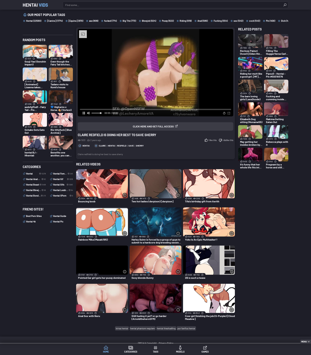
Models (180, 351)
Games (205, 351)
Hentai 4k (31, 221)
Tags (155, 351)
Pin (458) (270, 20)
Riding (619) (186, 20)
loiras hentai (122, 328)
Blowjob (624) (149, 20)
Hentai (35, 5)
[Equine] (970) (76, 20)
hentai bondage (36, 195)
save (131, 146)
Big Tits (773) (129, 20)
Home (106, 351)
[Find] (285, 4)
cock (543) (254, 20)
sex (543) (238, 20)
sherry (140, 146)
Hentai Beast (36, 184)
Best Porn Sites (34, 216)
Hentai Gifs (63, 184)
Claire (102, 146)
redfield (121, 146)
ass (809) (93, 20)
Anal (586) (202, 20)
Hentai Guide (59, 216)
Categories (130, 351)
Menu (304, 341)
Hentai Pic (58, 221)
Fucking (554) (221, 20)
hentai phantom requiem (142, 328)
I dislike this (228, 140)
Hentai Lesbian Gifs (63, 190)
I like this (212, 140)
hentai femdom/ (63, 173)
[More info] (124, 195)
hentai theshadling (166, 328)
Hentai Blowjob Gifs (36, 190)
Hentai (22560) (33, 20)
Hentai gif (63, 179)
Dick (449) (286, 20)
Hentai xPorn (63, 195)
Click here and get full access (153, 126)
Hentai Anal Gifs (36, 179)
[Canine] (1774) (55, 20)
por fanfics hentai (186, 328)
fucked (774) (110, 20)
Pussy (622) (168, 20)
